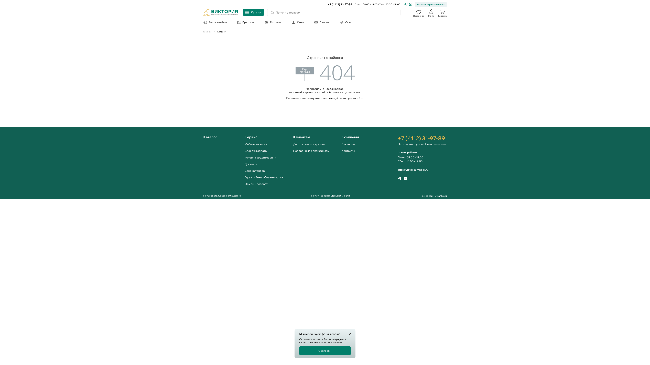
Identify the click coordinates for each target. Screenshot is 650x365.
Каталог (210, 137)
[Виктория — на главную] (220, 13)
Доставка (251, 164)
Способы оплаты (256, 150)
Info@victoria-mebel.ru (413, 169)
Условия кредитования (260, 157)
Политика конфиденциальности (330, 196)
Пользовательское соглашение (222, 196)
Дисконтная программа (309, 144)
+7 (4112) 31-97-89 (340, 4)
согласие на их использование (324, 342)
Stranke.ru (441, 195)
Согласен (324, 350)
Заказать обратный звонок (431, 4)
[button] (418, 13)
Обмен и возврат (256, 184)
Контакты (348, 150)
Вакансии (348, 144)
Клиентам (301, 137)
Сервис (251, 137)
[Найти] (272, 12)
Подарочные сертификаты (311, 150)
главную (311, 98)
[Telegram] (405, 5)
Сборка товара (255, 170)
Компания (350, 137)
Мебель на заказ (256, 144)
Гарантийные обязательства (264, 177)
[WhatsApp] (410, 5)
